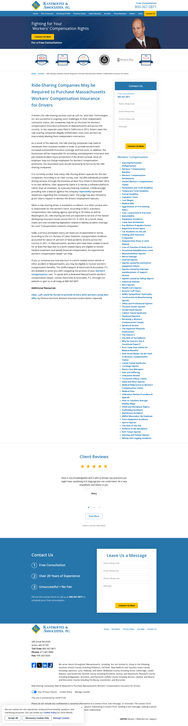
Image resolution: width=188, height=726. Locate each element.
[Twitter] (39, 665)
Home (35, 13)
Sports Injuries (129, 422)
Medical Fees (128, 391)
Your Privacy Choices (47, 692)
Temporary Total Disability (135, 191)
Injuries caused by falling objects (138, 278)
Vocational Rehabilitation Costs (137, 250)
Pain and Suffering (131, 372)
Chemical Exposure (131, 316)
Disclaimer (116, 629)
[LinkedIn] (44, 665)
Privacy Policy (128, 629)
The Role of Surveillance (133, 338)
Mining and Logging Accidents (136, 438)
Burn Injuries (128, 284)
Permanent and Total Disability (137, 187)
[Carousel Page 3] (99, 507)
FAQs (140, 13)
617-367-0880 (46, 652)
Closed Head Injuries (132, 309)
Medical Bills (128, 203)
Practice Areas (79, 13)
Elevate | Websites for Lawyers (138, 719)
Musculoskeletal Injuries (134, 253)
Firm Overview (47, 13)
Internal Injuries (130, 259)
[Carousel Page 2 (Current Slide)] (94, 507)
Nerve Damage (129, 256)
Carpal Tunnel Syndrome (134, 363)
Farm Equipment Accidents (135, 419)
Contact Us (150, 13)
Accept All (13, 718)
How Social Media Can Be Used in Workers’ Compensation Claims (137, 356)
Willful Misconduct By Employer (137, 416)
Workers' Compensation (133, 157)
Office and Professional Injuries (137, 303)
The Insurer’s (128, 334)
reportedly (85, 191)
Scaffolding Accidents (132, 410)
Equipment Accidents (132, 219)
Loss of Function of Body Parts (137, 247)
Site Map (140, 629)
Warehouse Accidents (132, 413)
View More (94, 516)
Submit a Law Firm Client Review (94, 526)
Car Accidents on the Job (134, 231)
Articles (107, 13)
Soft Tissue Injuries (131, 431)
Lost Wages (127, 200)
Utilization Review (131, 375)
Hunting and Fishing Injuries (135, 435)
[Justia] (50, 665)
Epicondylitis (128, 216)
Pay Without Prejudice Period (136, 225)
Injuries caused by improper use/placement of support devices (135, 272)
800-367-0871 (146, 6)
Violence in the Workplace (134, 428)
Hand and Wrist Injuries (133, 381)
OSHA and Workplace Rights (135, 406)
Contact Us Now (43, 36)
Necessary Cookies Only (37, 718)
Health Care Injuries (131, 288)
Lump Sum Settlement (133, 222)
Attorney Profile (63, 13)
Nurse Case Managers (132, 369)
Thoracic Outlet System (133, 306)
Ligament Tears (130, 197)
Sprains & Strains (130, 325)
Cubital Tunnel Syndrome (134, 313)
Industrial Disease (130, 281)
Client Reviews (95, 13)
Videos (132, 13)
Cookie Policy (66, 692)
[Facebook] (34, 665)
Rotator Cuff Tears (131, 291)
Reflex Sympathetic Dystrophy (137, 294)
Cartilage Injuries (130, 366)
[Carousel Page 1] (88, 507)
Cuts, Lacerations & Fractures (136, 212)
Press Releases (120, 13)
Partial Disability (130, 194)
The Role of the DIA (131, 425)
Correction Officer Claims (134, 378)
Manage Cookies (82, 692)
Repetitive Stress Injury (133, 228)
